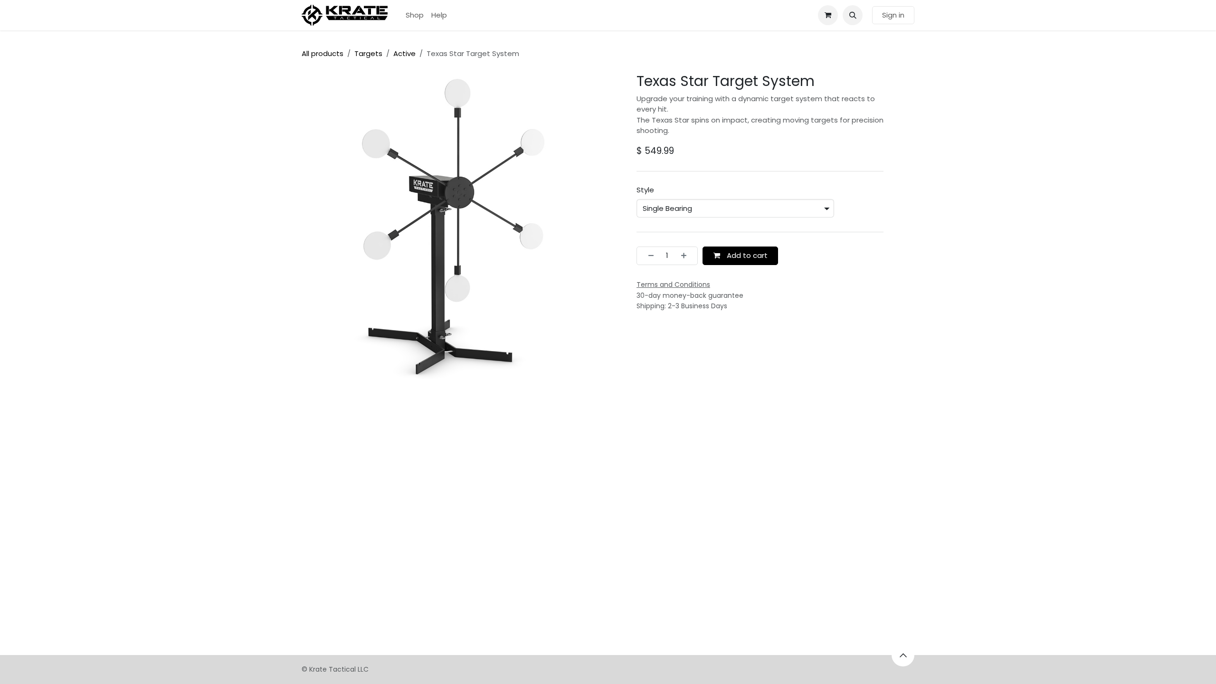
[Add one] (686, 256)
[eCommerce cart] (828, 15)
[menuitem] (415, 15)
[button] (853, 15)
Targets (368, 53)
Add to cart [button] (746, 255)
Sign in (893, 15)
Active (404, 53)
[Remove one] (648, 256)
